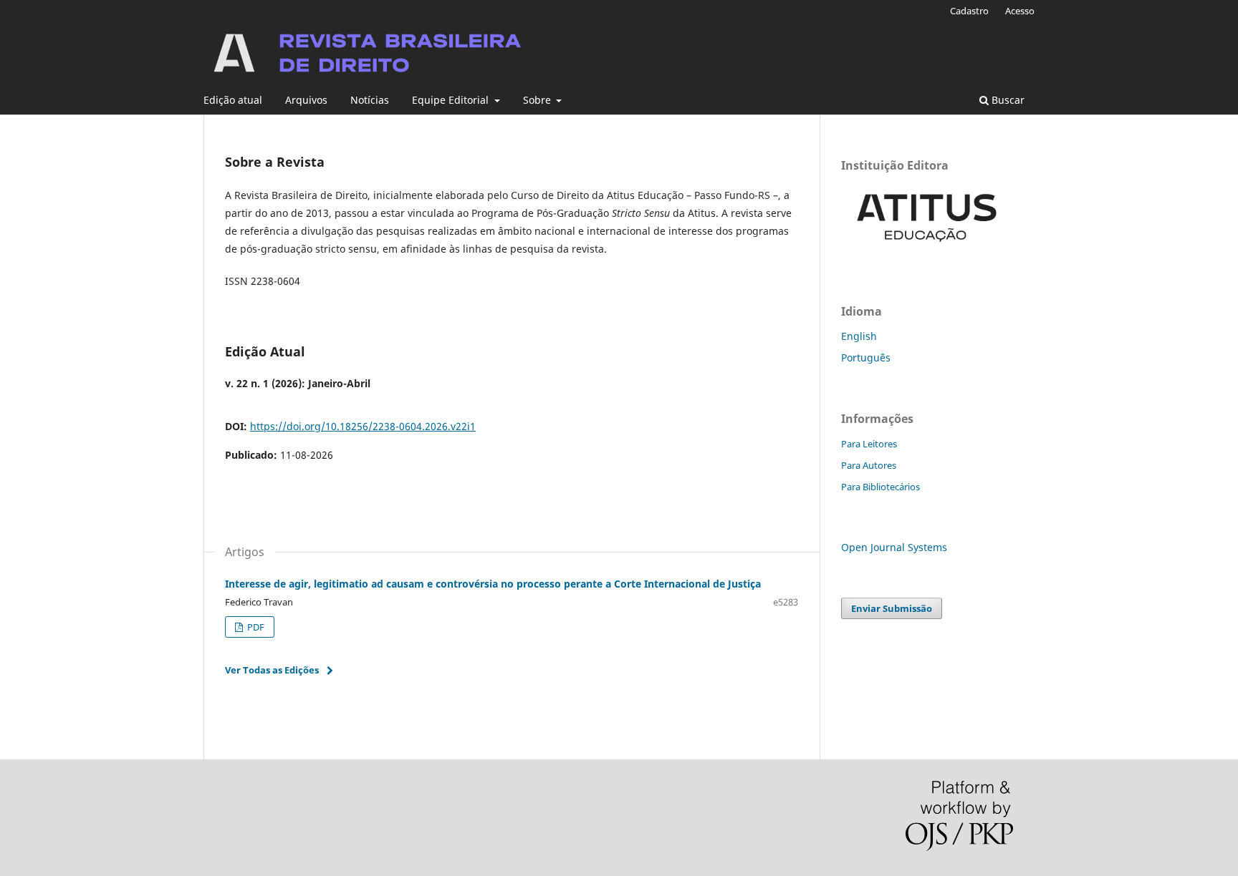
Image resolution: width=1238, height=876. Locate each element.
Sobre (538, 100)
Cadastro (969, 10)
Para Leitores (869, 443)
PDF (254, 626)
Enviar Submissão (891, 608)
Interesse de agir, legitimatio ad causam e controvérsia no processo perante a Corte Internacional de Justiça (493, 583)
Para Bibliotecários (880, 486)
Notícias (369, 100)
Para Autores (868, 465)
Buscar (1007, 100)
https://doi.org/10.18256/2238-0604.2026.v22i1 (363, 426)
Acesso (1020, 10)
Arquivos (306, 100)
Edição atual (232, 100)
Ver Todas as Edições (272, 669)
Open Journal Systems (894, 547)
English (859, 336)
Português (866, 357)
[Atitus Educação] (927, 251)
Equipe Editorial (451, 100)
